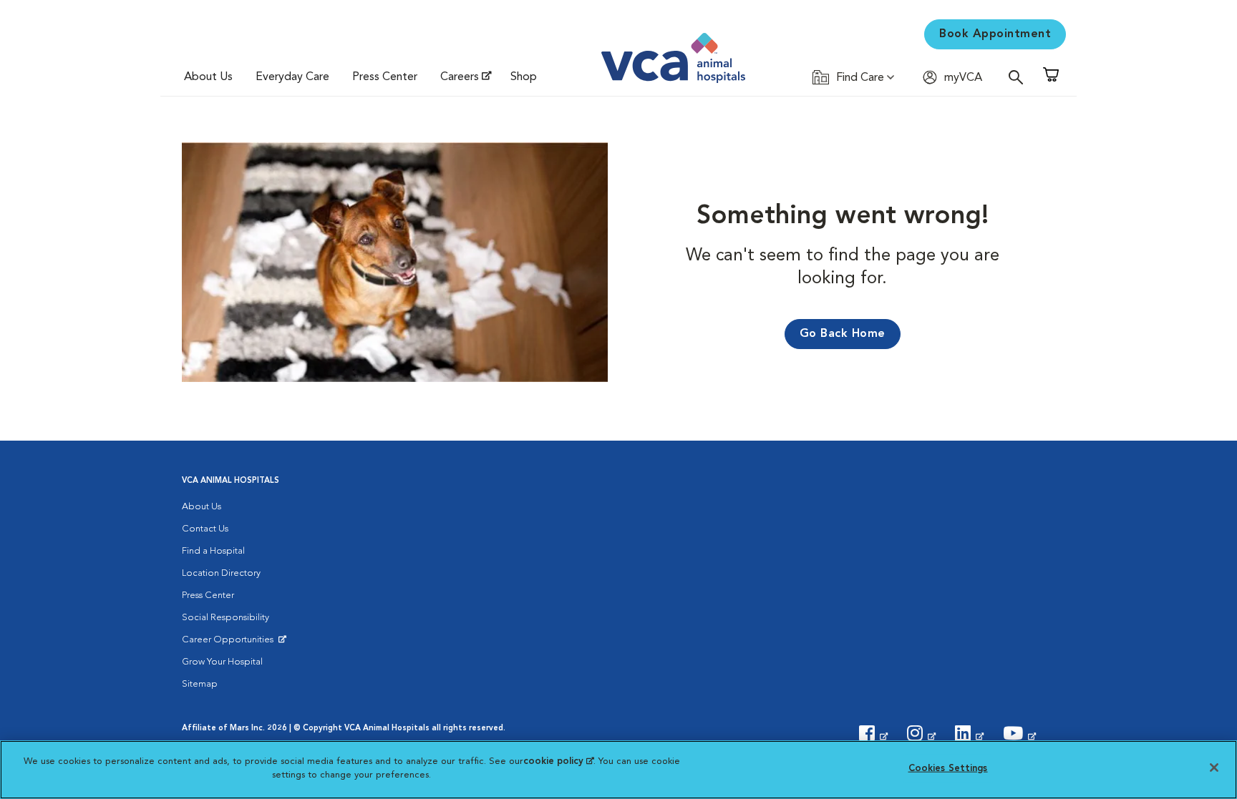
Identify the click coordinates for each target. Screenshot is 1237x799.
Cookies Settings (948, 768)
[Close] (1214, 767)
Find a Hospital (213, 551)
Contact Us (205, 529)
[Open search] (1019, 77)
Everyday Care (292, 77)
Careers (459, 77)
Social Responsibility (225, 617)
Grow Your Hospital (222, 662)
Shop (523, 77)
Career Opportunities (230, 643)
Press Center (384, 77)
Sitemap (200, 684)
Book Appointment (995, 34)
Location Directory (221, 573)
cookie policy (558, 761)
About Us (208, 77)
